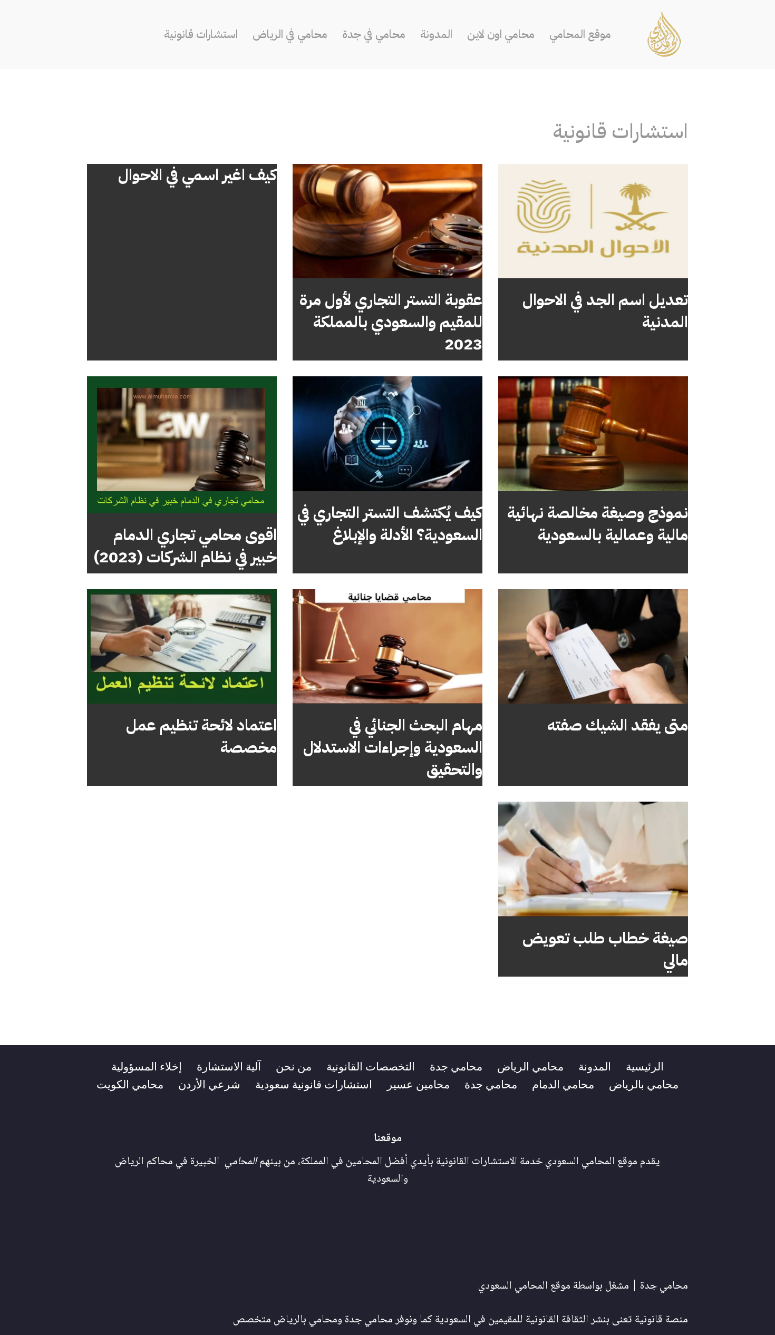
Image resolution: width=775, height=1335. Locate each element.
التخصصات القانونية (370, 1065)
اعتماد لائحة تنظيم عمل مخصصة (201, 736)
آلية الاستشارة (229, 1065)
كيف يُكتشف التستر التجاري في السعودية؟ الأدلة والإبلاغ (389, 524)
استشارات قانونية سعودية (313, 1083)
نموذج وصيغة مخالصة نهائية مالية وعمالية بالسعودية (597, 524)
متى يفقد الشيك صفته (617, 725)
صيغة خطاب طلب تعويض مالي (605, 949)
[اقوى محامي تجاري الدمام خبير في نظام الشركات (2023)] (182, 444)
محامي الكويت (129, 1083)
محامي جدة (456, 1065)
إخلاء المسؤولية (146, 1065)
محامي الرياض (530, 1065)
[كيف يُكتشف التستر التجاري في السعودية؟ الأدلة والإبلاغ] (387, 433)
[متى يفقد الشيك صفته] (593, 646)
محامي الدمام (563, 1083)
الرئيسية (645, 1065)
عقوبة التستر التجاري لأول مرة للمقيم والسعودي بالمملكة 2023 (390, 322)
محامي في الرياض (290, 34)
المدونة (436, 34)
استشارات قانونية (201, 34)
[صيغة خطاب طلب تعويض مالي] (593, 859)
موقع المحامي (580, 34)
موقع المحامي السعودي (524, 1286)
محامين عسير (418, 1083)
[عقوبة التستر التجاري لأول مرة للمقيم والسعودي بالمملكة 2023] (387, 221)
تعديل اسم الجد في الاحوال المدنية (605, 311)
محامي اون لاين (501, 34)
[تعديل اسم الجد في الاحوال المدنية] (593, 221)
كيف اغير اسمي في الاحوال (197, 175)
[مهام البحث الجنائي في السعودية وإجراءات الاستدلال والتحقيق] (387, 646)
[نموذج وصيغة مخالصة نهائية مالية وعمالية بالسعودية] (593, 433)
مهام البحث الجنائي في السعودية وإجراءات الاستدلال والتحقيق (392, 747)
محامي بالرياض (644, 1083)
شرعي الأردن (209, 1083)
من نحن (294, 1065)
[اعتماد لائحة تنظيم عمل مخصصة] (182, 646)
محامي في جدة (373, 34)
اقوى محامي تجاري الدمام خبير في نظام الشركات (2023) (185, 546)
